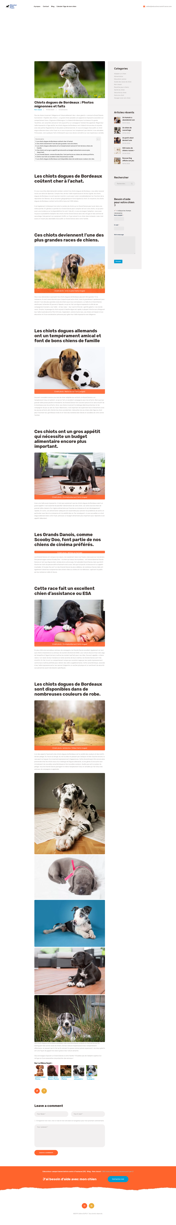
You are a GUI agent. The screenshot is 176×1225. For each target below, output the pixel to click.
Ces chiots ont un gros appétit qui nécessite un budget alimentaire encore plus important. (63, 151)
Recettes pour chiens (121, 87)
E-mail (116, 225)
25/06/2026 (126, 143)
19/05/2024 (50, 110)
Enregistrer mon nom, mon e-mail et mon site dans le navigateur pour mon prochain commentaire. (70, 1121)
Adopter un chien (120, 74)
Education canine (120, 79)
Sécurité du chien (120, 92)
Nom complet (118, 215)
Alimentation (118, 76)
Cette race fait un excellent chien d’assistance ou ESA (55, 157)
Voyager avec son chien (122, 98)
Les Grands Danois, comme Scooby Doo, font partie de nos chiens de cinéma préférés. (65, 154)
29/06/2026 (126, 133)
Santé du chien (119, 90)
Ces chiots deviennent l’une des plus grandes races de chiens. (57, 143)
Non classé (38, 110)
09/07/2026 (126, 123)
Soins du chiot (119, 95)
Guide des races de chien (122, 82)
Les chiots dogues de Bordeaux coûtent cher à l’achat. (55, 141)
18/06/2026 (126, 163)
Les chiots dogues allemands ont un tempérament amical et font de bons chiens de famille (65, 147)
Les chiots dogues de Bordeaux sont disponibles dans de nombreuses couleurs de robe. (66, 159)
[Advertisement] (88, 38)
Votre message (119, 234)
